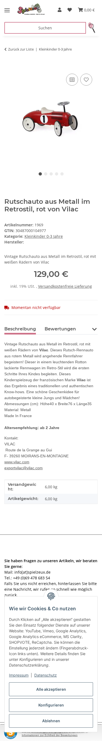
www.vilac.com (16, 462)
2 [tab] (45, 174)
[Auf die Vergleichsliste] (72, 80)
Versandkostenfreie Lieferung (65, 286)
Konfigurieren (51, 705)
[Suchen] (92, 28)
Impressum (19, 675)
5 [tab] (62, 174)
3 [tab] (51, 174)
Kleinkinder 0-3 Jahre (43, 236)
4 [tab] (56, 174)
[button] (59, 9)
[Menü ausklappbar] (7, 8)
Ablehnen (51, 720)
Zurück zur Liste (21, 49)
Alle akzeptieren (51, 689)
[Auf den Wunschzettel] (86, 80)
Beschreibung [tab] (20, 329)
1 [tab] (40, 174)
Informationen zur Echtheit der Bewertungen (50, 735)
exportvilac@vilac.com (23, 468)
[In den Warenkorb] (8, 66)
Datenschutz (45, 675)
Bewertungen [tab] (60, 329)
